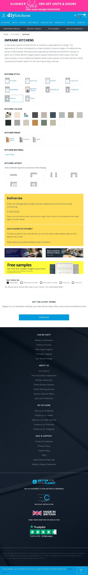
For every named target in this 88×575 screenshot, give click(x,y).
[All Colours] (8, 115)
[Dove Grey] (79, 115)
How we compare (34, 28)
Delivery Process (44, 345)
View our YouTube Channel (44, 420)
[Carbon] (35, 115)
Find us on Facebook (44, 411)
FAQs (44, 455)
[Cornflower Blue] (62, 115)
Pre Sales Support (44, 354)
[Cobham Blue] (53, 115)
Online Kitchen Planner (44, 384)
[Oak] (35, 123)
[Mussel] (26, 123)
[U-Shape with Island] (34, 184)
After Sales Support (44, 349)
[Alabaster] (17, 115)
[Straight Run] (13, 175)
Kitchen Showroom (44, 380)
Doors (22, 22)
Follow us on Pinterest (44, 424)
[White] (62, 123)
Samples (81, 22)
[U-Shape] (74, 175)
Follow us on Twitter (44, 415)
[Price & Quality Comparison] (23, 256)
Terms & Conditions (44, 441)
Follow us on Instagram (44, 429)
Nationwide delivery (11, 28)
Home (5, 34)
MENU (4, 15)
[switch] (79, 17)
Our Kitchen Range (44, 358)
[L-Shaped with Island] (13, 184)
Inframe (26, 34)
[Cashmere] (44, 115)
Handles (71, 22)
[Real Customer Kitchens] (64, 256)
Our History (44, 371)
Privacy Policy (44, 446)
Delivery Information (44, 340)
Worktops (60, 22)
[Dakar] (70, 115)
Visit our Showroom (74, 28)
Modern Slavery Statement (44, 464)
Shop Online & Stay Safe (44, 459)
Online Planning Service (44, 389)
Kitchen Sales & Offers (44, 394)
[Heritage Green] (8, 123)
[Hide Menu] (18, 15)
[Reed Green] (44, 123)
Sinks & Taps (47, 22)
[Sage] (53, 123)
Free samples (53, 28)
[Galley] (54, 175)
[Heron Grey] (17, 123)
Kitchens (5, 22)
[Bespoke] (26, 115)
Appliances (33, 22)
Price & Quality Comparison (44, 375)
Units (14, 22)
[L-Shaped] (34, 175)
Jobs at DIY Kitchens (44, 398)
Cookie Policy (44, 450)
